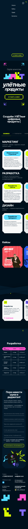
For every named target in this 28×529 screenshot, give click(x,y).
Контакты (14, 16)
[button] (23, 3)
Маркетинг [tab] (6, 133)
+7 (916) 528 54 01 (7, 476)
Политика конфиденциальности (6, 490)
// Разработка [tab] (17, 133)
